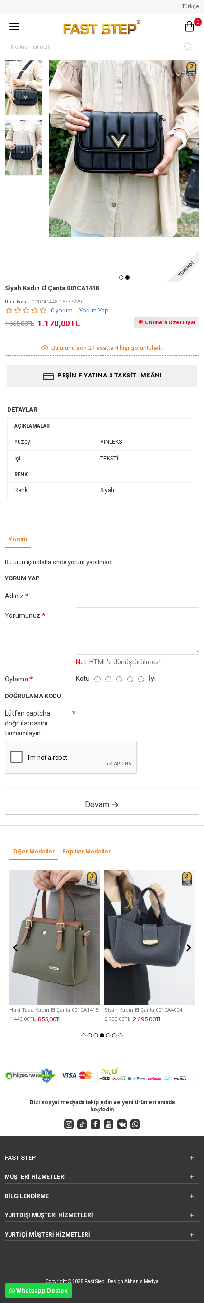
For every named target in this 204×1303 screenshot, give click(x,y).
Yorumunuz (22, 615)
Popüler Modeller (86, 851)
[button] (55, 166)
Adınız (14, 596)
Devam (97, 804)
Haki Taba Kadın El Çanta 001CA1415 (53, 1010)
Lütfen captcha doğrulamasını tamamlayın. (27, 723)
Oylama (16, 679)
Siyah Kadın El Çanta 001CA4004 (143, 1010)
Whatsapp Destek (41, 1290)
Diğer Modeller (34, 851)
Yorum (18, 539)
